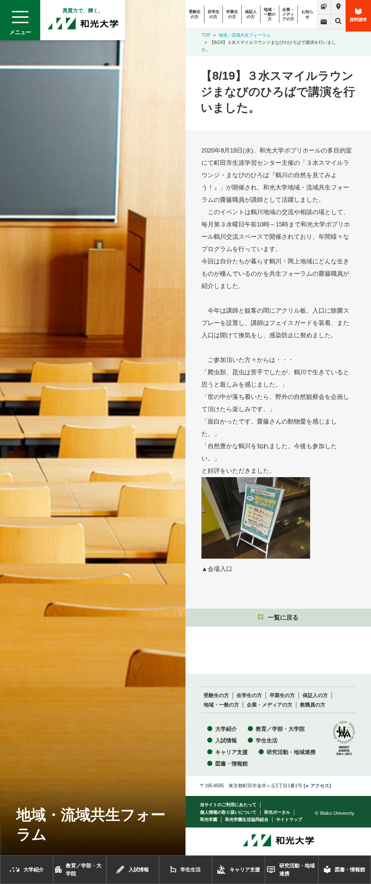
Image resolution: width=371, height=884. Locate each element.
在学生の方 (214, 13)
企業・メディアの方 (288, 14)
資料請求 (358, 19)
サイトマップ (289, 819)
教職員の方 (312, 705)
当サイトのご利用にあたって (228, 804)
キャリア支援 (231, 752)
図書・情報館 (231, 763)
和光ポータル (277, 812)
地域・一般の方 (270, 14)
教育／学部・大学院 (280, 729)
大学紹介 (226, 729)
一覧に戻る (283, 617)
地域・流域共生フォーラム (244, 35)
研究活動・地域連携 (291, 752)
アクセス (319, 785)
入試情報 (226, 740)
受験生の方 (195, 13)
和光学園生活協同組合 (246, 819)
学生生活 (267, 740)
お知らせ (307, 13)
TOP (206, 35)
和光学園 (208, 819)
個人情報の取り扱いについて (228, 812)
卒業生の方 (232, 13)
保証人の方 (251, 13)
